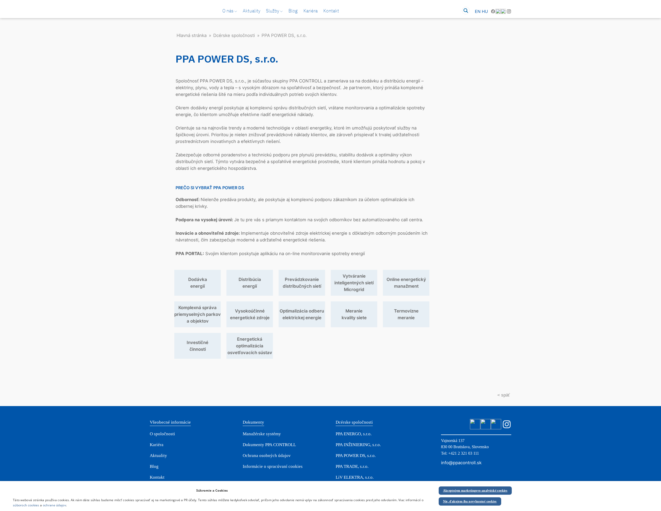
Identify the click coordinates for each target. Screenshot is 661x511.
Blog (293, 11)
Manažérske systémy (262, 433)
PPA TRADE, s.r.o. (352, 466)
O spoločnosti (162, 433)
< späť (503, 395)
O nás (227, 11)
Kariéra (310, 11)
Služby (272, 11)
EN (478, 11)
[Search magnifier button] (465, 10)
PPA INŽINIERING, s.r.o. (358, 444)
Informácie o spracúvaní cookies (273, 466)
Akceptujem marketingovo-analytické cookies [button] (475, 490)
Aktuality (251, 11)
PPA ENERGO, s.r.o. (354, 433)
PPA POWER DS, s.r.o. (356, 455)
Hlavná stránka (192, 35)
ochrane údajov (54, 505)
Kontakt (331, 11)
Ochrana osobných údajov (267, 455)
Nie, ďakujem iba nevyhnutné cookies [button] (470, 501)
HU (485, 11)
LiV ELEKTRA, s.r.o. (355, 477)
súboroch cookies (26, 505)
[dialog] (330, 496)
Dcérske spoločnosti (234, 35)
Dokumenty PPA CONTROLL (269, 444)
